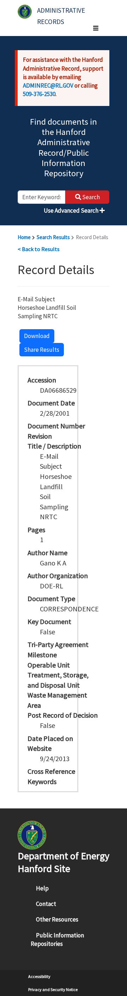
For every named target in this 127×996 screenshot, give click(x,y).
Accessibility (39, 976)
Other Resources (57, 919)
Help (42, 888)
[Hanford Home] (32, 834)
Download (37, 336)
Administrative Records (61, 13)
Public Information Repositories (57, 939)
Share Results (41, 350)
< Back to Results (39, 249)
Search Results (53, 237)
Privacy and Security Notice (53, 989)
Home (24, 237)
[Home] (25, 12)
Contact (46, 904)
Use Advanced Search (71, 210)
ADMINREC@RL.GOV (48, 85)
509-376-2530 (39, 94)
